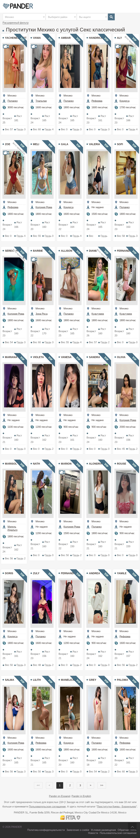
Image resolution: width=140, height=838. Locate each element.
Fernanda (124, 250)
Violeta (38, 357)
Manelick (68, 679)
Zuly (36, 573)
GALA (64, 144)
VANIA (37, 37)
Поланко (13, 100)
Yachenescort (15, 37)
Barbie (38, 250)
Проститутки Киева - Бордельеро (116, 806)
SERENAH (11, 250)
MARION (66, 463)
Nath (36, 463)
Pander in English (81, 796)
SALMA (9, 679)
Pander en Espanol (59, 796)
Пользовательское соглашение (47, 806)
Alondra (95, 463)
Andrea (94, 573)
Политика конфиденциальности (46, 829)
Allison (66, 250)
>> (101, 785)
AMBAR (66, 37)
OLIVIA (121, 357)
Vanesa (66, 357)
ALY (119, 37)
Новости (93, 833)
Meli (36, 144)
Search (111, 16)
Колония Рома (44, 207)
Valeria (94, 144)
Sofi (120, 144)
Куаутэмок (98, 313)
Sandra (94, 357)
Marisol (11, 463)
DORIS (9, 573)
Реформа (97, 100)
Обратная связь (127, 829)
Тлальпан (41, 100)
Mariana (11, 357)
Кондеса (124, 100)
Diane (93, 250)
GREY (92, 679)
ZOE (7, 144)
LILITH (37, 679)
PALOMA (122, 679)
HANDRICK (96, 37)
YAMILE (122, 573)
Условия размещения (103, 829)
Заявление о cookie (77, 829)
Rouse (121, 463)
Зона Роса (41, 313)
